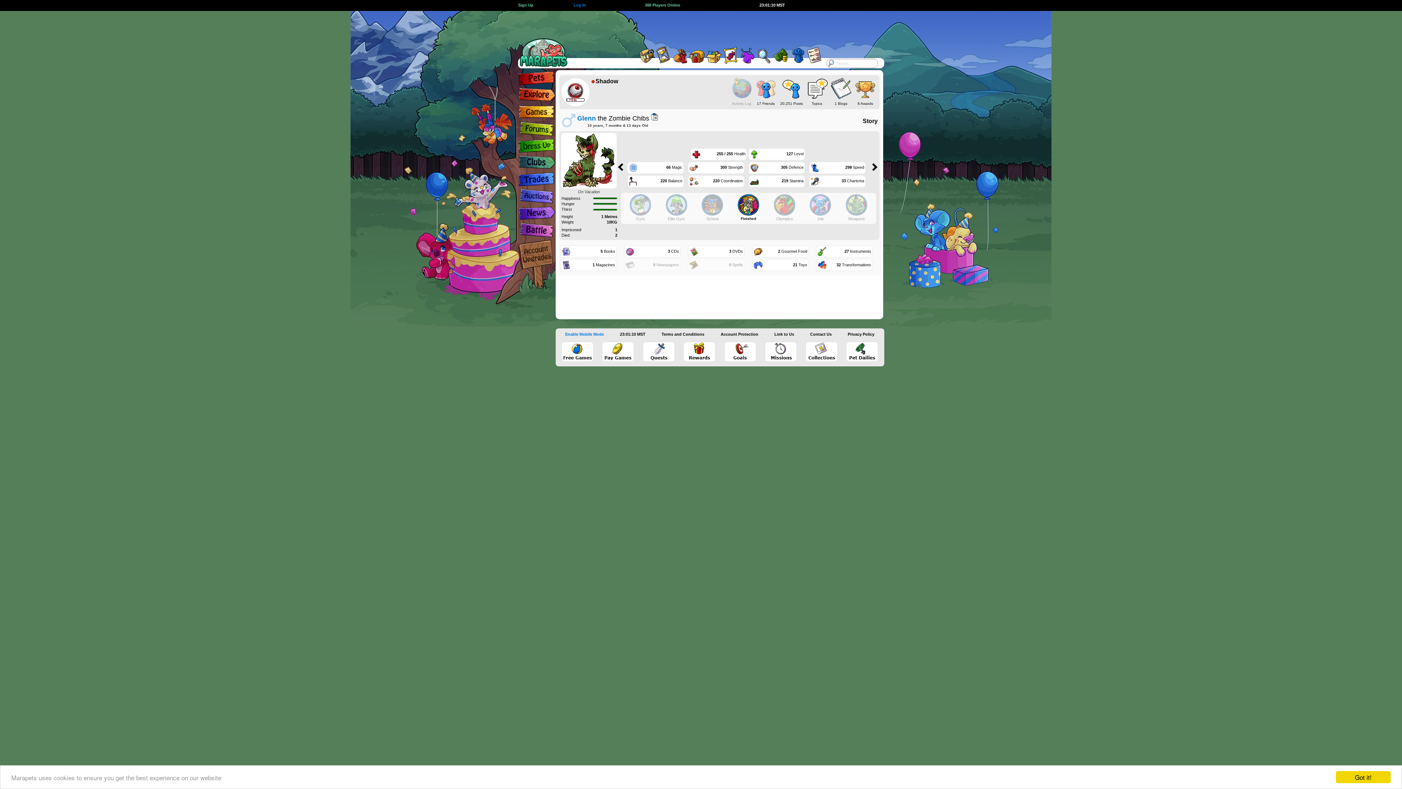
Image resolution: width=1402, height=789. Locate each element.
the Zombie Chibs (613, 118)
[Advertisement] (694, 27)
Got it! (1363, 777)
